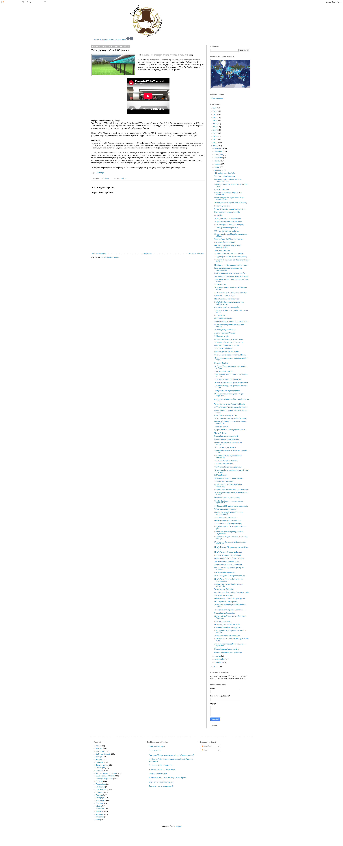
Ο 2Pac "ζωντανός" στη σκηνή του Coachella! (230, 407)
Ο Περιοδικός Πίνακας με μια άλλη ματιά (228, 339)
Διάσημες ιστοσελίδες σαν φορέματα (227, 391)
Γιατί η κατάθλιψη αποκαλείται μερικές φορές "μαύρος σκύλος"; (171, 755)
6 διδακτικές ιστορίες (221, 336)
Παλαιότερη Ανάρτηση (196, 254)
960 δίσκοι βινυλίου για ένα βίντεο (226, 231)
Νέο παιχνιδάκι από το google (225, 242)
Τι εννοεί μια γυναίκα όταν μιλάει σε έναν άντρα (231, 383)
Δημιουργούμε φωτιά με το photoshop (228, 652)
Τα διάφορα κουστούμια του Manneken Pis (229, 610)
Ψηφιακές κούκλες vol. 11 (223, 371)
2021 (215, 117)
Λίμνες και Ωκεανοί (221, 427)
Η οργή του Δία (219, 315)
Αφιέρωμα (99, 749)
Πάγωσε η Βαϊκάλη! (221, 363)
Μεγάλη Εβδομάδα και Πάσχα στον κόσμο (229, 558)
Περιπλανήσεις (101, 790)
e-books (99, 806)
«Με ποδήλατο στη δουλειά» (224, 173)
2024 (215, 108)
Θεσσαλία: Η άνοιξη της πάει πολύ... (227, 345)
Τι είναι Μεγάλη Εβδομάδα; (224, 589)
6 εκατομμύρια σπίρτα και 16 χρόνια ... (228, 628)
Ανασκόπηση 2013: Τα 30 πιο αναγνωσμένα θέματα (167, 778)
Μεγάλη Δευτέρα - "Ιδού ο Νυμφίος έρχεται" (229, 599)
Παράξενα (99, 781)
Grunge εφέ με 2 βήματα (223, 318)
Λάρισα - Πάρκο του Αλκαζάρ (224, 333)
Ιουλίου (217, 161)
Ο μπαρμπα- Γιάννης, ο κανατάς (160, 765)
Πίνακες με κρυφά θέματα (158, 774)
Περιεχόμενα (103, 39)
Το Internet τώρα (220, 284)
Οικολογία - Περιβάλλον (104, 779)
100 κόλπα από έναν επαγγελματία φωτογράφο (231, 276)
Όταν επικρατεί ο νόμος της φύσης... (227, 439)
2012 (215, 146)
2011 (215, 666)
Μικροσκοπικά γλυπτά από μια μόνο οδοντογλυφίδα (227, 246)
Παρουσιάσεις (101, 784)
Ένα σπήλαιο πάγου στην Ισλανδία (226, 561)
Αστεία (98, 746)
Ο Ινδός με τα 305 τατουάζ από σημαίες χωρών (231, 506)
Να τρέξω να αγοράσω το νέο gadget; (227, 555)
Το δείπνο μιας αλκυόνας (223, 349)
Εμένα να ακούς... (102, 765)
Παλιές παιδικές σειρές (157, 747)
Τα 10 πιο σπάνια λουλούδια (224, 176)
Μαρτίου (218, 656)
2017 (215, 130)
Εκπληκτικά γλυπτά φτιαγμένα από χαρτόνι (229, 273)
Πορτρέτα (99, 795)
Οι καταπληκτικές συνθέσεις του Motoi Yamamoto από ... (228, 180)
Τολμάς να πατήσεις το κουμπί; (225, 509)
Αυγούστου (219, 158)
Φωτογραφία (100, 801)
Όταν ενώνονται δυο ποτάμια (224, 613)
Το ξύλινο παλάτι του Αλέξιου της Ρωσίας (229, 254)
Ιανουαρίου (219, 662)
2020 (215, 121)
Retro (98, 820)
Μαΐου (217, 167)
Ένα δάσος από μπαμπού (223, 464)
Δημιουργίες (100, 751)
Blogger (178, 826)
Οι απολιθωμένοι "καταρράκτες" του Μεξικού (230, 355)
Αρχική (96, 39)
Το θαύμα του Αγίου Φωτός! (224, 481)
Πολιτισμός (100, 792)
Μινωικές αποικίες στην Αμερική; (225, 602)
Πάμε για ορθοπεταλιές (222, 621)
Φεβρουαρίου (220, 659)
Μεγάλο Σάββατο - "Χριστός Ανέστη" (227, 498)
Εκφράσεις (99, 762)
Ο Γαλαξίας (218, 215)
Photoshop (100, 817)
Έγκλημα (99, 760)
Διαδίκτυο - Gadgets (103, 754)
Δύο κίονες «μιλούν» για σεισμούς (226, 307)
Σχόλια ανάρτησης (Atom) (110, 257)
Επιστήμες (123, 178)
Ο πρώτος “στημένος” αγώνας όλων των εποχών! (231, 592)
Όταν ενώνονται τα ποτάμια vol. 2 (226, 436)
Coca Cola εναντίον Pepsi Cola (225, 415)
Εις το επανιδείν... (155, 751)
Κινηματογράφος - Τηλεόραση (106, 773)
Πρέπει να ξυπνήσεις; (222, 206)
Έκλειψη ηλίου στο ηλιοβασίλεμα (226, 228)
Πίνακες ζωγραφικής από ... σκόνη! (226, 649)
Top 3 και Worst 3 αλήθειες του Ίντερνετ (228, 239)
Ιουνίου (217, 164)
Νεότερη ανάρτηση (99, 254)
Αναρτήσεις (207, 746)
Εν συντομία (113, 39)
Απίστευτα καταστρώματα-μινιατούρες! (228, 524)
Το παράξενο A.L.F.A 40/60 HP (225, 517)
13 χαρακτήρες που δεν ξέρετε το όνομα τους (230, 257)
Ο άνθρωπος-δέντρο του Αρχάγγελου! (227, 467)
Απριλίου (218, 170)
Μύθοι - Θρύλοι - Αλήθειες (105, 776)
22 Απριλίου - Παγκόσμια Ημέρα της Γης (228, 342)
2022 (215, 114)
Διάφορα (99, 757)
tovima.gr (100, 173)
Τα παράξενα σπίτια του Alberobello (227, 636)
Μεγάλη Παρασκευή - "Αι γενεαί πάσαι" (228, 520)
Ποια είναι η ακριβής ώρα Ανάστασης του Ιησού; (231, 490)
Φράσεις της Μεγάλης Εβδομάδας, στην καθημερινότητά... (228, 513)
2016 (215, 133)
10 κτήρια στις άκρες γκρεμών (225, 447)
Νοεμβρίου (219, 151)
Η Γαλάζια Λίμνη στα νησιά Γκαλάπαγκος (229, 225)
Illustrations (100, 809)
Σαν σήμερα (100, 798)
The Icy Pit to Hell (220, 433)
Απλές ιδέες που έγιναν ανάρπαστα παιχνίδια (230, 293)
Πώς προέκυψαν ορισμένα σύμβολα (227, 212)
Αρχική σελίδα (147, 254)
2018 (215, 127)
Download (99, 803)
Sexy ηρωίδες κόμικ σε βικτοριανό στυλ (228, 478)
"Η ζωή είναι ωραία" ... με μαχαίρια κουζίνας (229, 209)
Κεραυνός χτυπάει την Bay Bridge (226, 352)
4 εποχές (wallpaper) (221, 189)
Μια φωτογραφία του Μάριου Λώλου (227, 624)
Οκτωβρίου (219, 155)
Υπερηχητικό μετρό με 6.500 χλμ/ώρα (227, 379)
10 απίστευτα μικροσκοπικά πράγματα (228, 222)
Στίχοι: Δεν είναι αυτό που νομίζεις (161, 782)
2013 (215, 143)
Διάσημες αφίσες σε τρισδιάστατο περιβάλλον (230, 322)
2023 (215, 111)
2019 (215, 124)
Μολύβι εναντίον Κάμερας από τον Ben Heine (230, 265)
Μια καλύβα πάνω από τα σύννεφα (226, 299)
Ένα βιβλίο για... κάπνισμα (223, 595)
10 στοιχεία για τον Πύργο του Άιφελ (162, 769)
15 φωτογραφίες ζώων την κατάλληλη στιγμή (230, 419)
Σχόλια (205, 750)
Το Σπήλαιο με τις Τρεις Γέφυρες (225, 461)
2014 (215, 139)
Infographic (100, 811)
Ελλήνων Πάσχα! (220, 475)
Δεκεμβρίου (219, 148)
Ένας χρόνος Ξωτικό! (222, 250)
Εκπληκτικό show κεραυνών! (224, 573)
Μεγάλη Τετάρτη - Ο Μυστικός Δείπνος (228, 552)
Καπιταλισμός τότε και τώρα (224, 296)
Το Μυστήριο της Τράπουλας (224, 330)
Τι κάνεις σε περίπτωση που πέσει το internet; (230, 203)
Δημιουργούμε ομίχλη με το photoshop (228, 565)
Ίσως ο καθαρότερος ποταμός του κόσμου (229, 576)
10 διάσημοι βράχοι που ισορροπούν (227, 218)
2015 (215, 136)
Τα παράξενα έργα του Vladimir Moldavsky (229, 404)
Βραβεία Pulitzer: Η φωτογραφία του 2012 (229, 430)
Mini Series (122, 39)
